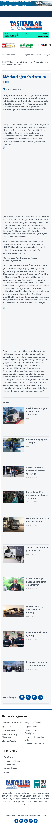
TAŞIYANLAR (8, 62)
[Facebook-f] (16, 821)
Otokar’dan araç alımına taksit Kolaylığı (34, 609)
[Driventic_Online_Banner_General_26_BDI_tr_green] (26, 37)
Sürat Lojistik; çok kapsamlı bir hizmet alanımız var (36, 581)
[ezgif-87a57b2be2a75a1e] (26, 5)
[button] (22, 697)
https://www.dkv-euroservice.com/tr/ (27, 391)
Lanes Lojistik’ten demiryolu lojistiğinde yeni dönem (30, 54)
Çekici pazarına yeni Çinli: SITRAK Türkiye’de (36, 411)
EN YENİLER (22, 62)
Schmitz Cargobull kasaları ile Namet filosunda (35, 470)
